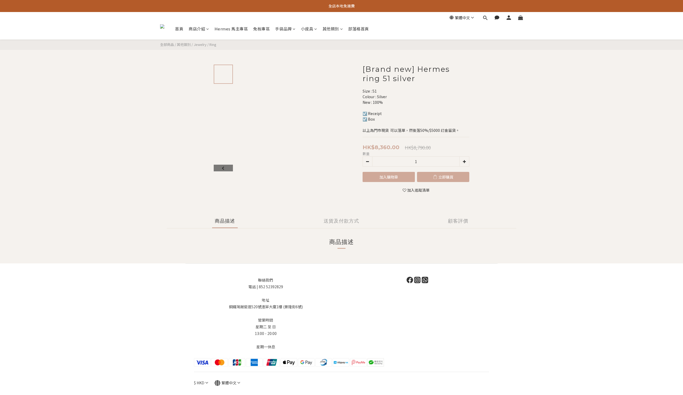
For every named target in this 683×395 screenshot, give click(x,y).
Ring (212, 44)
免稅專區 (261, 28)
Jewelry (200, 44)
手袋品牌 (283, 28)
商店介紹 (197, 28)
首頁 (179, 28)
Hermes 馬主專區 (231, 28)
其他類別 (331, 28)
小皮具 (307, 28)
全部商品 (167, 44)
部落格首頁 (358, 28)
